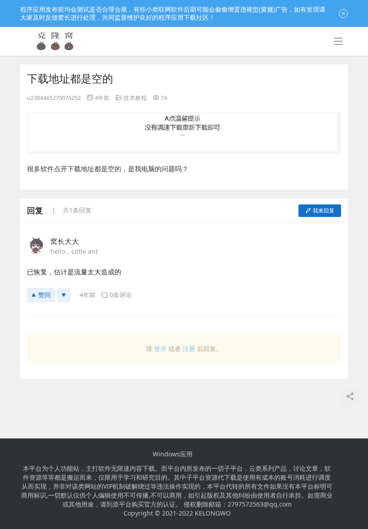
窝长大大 (64, 241)
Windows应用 (173, 454)
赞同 (44, 295)
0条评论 (121, 295)
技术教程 (135, 98)
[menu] (338, 41)
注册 (189, 348)
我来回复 (323, 210)
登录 (160, 348)
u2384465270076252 (54, 98)
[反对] (63, 295)
